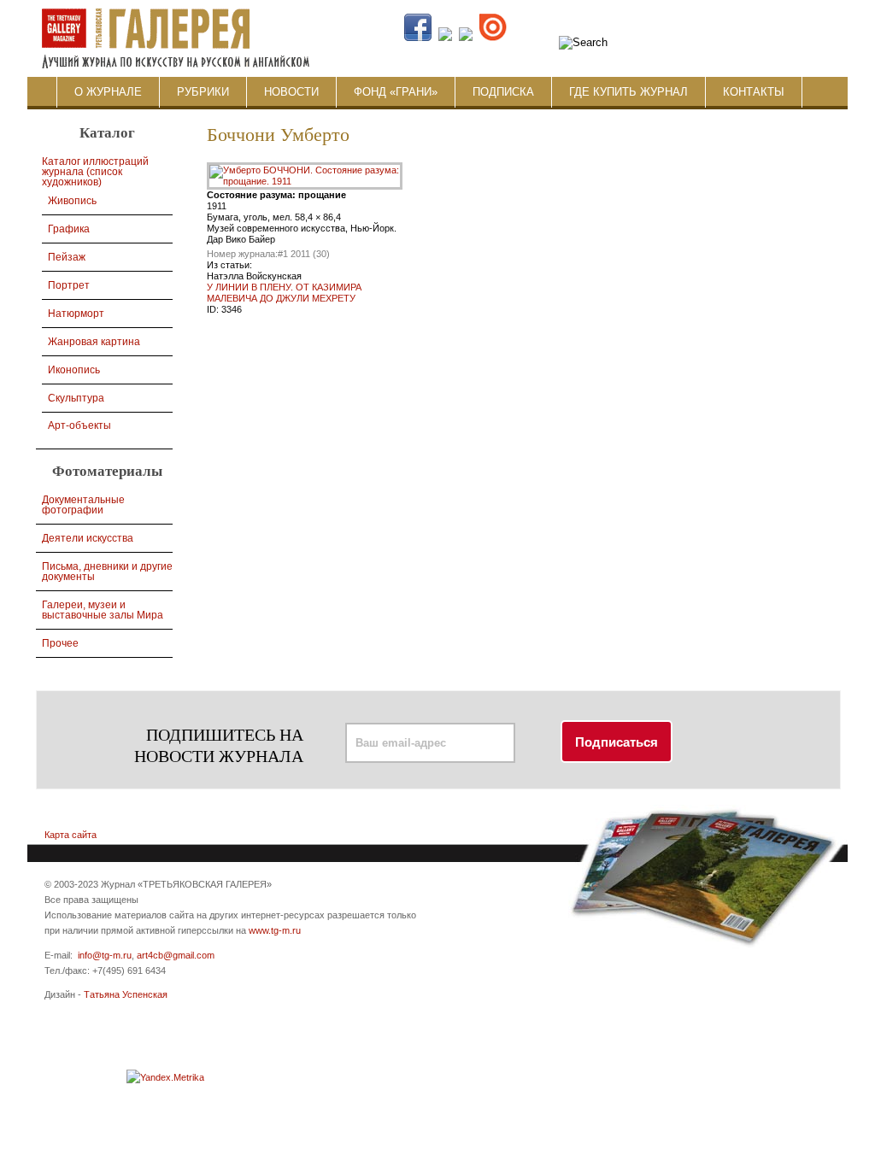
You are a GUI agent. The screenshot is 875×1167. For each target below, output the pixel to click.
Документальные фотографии (83, 505)
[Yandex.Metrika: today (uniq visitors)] (165, 1077)
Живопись (72, 201)
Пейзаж (66, 257)
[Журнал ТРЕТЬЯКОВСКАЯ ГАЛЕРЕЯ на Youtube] (465, 38)
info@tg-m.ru (105, 955)
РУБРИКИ (203, 91)
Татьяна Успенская (125, 994)
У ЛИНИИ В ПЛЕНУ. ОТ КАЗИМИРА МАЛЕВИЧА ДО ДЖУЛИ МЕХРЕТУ (284, 292)
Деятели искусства (87, 538)
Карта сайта (70, 835)
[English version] (752, 38)
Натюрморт (76, 314)
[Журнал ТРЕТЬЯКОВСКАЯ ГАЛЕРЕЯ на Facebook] (418, 38)
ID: (214, 309)
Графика (69, 229)
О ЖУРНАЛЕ (108, 91)
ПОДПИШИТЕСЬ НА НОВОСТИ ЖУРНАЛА (218, 745)
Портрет (69, 285)
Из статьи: (229, 265)
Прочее (60, 643)
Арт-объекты (79, 425)
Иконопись (74, 370)
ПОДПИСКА (503, 91)
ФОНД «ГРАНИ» (396, 91)
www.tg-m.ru (275, 930)
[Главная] (174, 8)
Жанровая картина (94, 342)
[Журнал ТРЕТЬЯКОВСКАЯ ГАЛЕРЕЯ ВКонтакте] (445, 38)
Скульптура (76, 398)
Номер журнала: (242, 254)
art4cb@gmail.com (175, 955)
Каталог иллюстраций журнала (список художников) (95, 171)
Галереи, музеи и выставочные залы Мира (102, 610)
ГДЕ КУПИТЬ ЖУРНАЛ (628, 91)
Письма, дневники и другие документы (107, 571)
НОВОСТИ (291, 91)
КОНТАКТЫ (753, 91)
